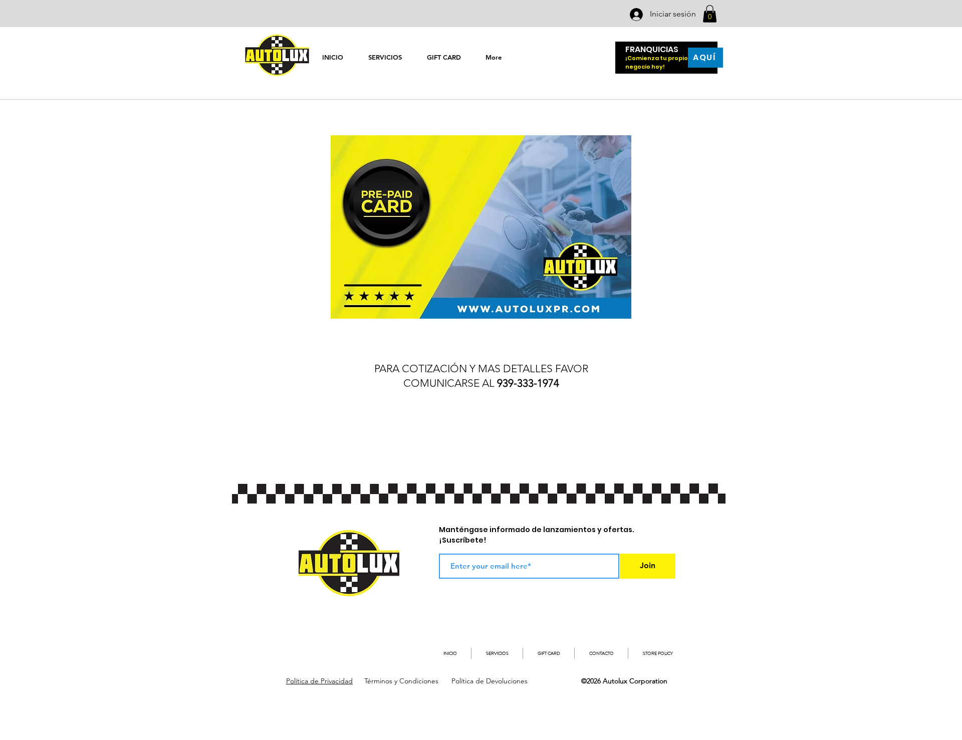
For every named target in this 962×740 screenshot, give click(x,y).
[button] (709, 14)
